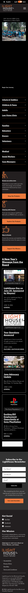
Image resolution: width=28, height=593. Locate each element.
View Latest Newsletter (13, 501)
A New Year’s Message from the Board (12, 262)
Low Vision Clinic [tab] (9, 115)
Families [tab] (5, 125)
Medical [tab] (5, 151)
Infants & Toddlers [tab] (10, 100)
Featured (7, 349)
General (7, 307)
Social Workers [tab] (8, 156)
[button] (24, 8)
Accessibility (7, 561)
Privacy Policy (8, 564)
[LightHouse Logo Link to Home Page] (11, 8)
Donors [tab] (5, 136)
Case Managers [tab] (8, 162)
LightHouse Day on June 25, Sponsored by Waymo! (14, 291)
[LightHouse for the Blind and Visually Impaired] (9, 556)
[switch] (20, 2)
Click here (5, 543)
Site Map (6, 566)
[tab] (8, 2)
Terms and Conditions (10, 569)
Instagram (8, 526)
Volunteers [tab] (6, 141)
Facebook (8, 523)
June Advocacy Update (11, 375)
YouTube (7, 519)
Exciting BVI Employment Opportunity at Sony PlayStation (12, 418)
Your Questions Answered (11, 333)
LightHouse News (17, 349)
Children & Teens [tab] (9, 105)
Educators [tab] (6, 131)
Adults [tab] (5, 110)
